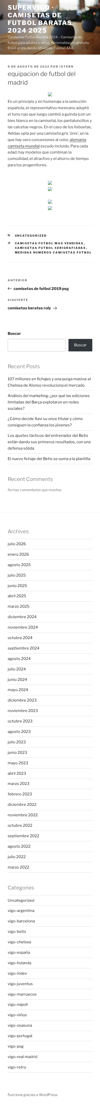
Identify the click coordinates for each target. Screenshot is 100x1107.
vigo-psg (16, 1046)
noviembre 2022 (23, 815)
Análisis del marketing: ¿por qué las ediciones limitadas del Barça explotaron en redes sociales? (49, 402)
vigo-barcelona (21, 921)
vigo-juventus (20, 984)
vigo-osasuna (20, 1025)
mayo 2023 (18, 763)
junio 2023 (17, 752)
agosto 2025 (19, 565)
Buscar (14, 333)
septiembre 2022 (23, 836)
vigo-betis (17, 931)
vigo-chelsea (19, 942)
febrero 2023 (20, 794)
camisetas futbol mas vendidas (49, 243)
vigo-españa (19, 952)
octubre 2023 (20, 721)
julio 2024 (17, 669)
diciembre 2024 (22, 617)
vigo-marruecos (22, 994)
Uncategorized (31, 235)
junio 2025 (17, 585)
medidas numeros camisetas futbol (53, 252)
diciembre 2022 (22, 804)
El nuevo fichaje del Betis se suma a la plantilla (49, 458)
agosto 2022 (19, 846)
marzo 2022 (18, 867)
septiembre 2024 (23, 648)
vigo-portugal (20, 1036)
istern (66, 66)
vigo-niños (17, 1015)
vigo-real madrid (22, 1056)
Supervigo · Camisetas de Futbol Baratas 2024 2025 (40, 19)
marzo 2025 (18, 606)
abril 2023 (17, 773)
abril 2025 (17, 596)
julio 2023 (17, 742)
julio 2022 (17, 857)
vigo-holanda (19, 963)
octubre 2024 (20, 637)
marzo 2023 (18, 783)
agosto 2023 (19, 731)
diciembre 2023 (22, 700)
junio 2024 (17, 679)
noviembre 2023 (23, 710)
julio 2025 (17, 575)
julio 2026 (17, 544)
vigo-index (17, 973)
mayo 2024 (18, 690)
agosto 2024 (19, 658)
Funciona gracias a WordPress (32, 1094)
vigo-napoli (18, 1004)
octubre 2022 (20, 825)
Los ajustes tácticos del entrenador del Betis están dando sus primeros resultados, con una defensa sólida (49, 442)
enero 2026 (18, 554)
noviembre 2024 (23, 627)
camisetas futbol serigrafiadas (50, 248)
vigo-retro (17, 1067)
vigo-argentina (21, 910)
